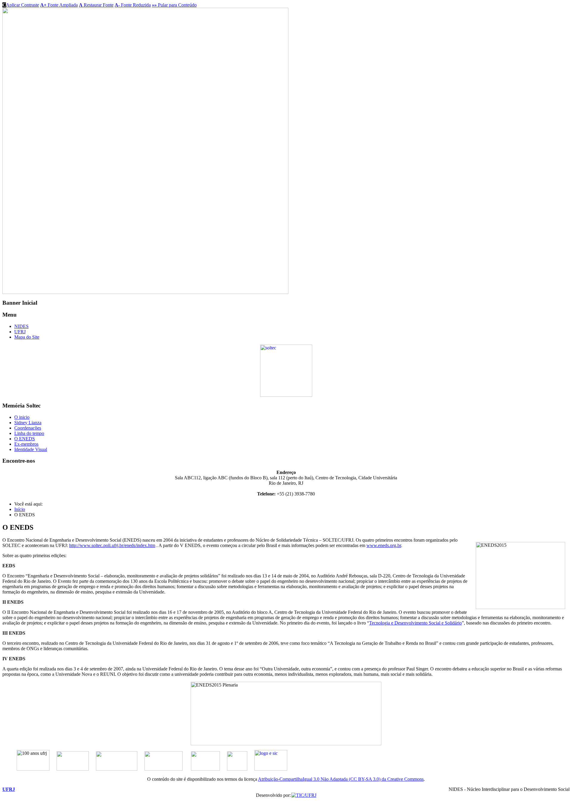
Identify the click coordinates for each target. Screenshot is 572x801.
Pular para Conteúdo (174, 4)
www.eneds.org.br (383, 545)
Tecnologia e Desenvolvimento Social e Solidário (415, 622)
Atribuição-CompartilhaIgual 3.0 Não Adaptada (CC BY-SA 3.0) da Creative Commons (341, 779)
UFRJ (20, 331)
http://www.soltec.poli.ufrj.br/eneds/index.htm (112, 545)
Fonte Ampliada (59, 4)
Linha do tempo (29, 433)
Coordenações (27, 427)
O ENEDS (24, 438)
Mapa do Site (26, 337)
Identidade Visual (30, 449)
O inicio (21, 417)
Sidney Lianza (27, 422)
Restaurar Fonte (96, 4)
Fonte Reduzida (133, 4)
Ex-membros (26, 444)
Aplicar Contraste (20, 4)
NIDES (21, 326)
